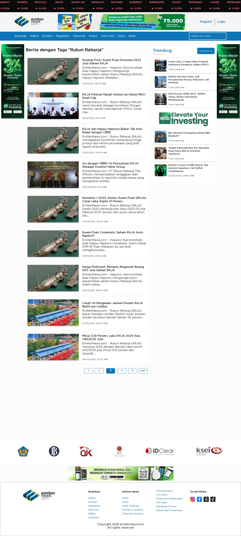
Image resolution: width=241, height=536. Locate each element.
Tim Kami (161, 495)
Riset (132, 36)
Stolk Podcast (130, 506)
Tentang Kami (164, 491)
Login (221, 21)
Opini (121, 36)
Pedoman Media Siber (169, 498)
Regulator (63, 36)
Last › (143, 370)
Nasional (79, 36)
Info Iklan (161, 502)
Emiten (47, 36)
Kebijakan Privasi (166, 506)
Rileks (93, 36)
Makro (34, 36)
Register (206, 21)
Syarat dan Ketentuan (169, 510)
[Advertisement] (87, 403)
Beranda (20, 36)
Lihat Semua (206, 51)
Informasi (107, 36)
